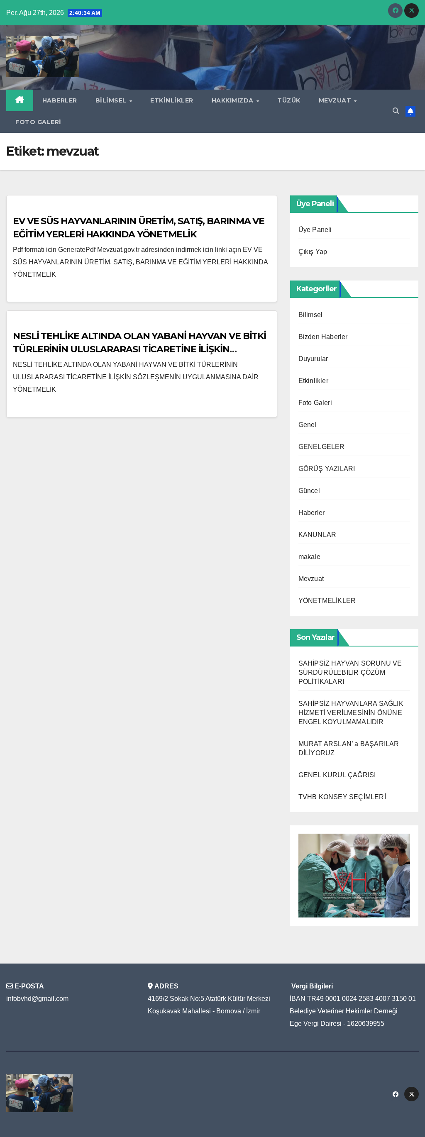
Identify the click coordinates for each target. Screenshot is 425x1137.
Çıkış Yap (312, 251)
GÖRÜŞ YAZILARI (326, 468)
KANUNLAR (317, 534)
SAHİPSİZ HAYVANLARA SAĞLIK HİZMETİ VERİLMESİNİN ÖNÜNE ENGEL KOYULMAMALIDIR (350, 712)
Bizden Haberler (323, 336)
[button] (396, 111)
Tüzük (288, 100)
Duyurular (313, 358)
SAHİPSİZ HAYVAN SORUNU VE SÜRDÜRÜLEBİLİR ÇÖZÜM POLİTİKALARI (350, 672)
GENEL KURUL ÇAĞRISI (337, 774)
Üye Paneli (315, 229)
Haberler (59, 100)
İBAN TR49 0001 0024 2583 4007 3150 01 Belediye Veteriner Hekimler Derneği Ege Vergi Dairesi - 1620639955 (353, 1011)
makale (309, 556)
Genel (307, 424)
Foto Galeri (38, 122)
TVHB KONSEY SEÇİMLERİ (342, 796)
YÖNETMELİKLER (327, 600)
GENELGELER (321, 446)
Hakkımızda (234, 100)
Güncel (309, 490)
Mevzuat (336, 100)
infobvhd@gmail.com (37, 998)
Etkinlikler (171, 100)
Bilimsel (112, 100)
